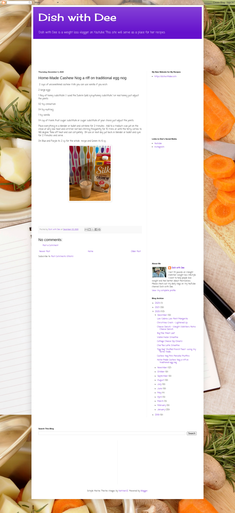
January (161, 409)
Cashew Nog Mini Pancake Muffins (173, 356)
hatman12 (123, 491)
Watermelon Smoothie (167, 337)
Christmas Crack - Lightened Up (172, 322)
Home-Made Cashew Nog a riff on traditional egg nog (173, 361)
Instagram (159, 147)
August (161, 380)
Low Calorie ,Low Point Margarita (172, 318)
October (161, 371)
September (163, 376)
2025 (158, 303)
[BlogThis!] (89, 229)
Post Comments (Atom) (62, 256)
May (159, 392)
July (159, 384)
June (160, 388)
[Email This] (86, 229)
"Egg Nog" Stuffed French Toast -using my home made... (176, 350)
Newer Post (44, 251)
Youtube (158, 143)
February (162, 405)
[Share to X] (92, 229)
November (162, 367)
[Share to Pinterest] (99, 229)
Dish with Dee (77, 17)
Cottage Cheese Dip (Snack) (169, 341)
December (162, 315)
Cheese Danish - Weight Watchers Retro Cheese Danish (176, 328)
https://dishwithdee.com (165, 76)
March (160, 401)
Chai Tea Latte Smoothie (168, 345)
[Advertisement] (193, 107)
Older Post (136, 251)
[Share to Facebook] (96, 229)
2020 (158, 311)
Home (90, 251)
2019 (157, 414)
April (160, 397)
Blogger (144, 491)
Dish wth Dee (178, 267)
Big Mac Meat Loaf (166, 333)
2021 (157, 307)
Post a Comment (50, 245)
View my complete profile (164, 290)
